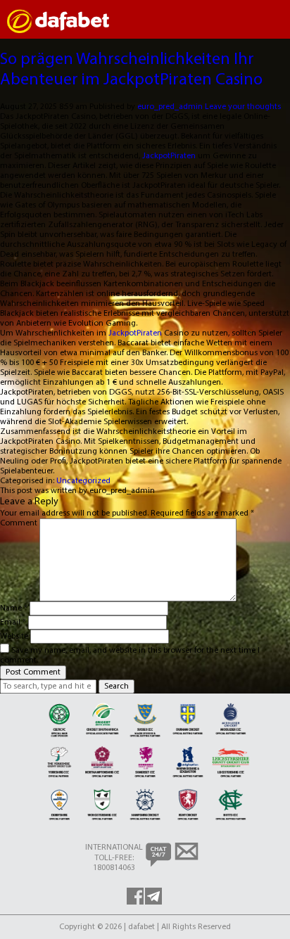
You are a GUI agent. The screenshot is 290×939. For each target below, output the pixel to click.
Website (14, 636)
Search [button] (116, 686)
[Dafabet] (58, 31)
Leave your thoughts (243, 107)
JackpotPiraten (169, 156)
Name (13, 608)
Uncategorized (83, 481)
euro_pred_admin (170, 107)
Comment (18, 523)
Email (13, 622)
